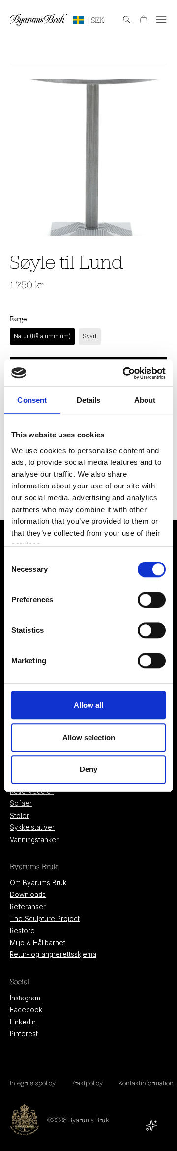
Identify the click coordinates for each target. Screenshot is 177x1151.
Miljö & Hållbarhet (37, 942)
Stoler (19, 815)
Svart (90, 336)
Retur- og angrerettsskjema (53, 954)
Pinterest (24, 1034)
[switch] (152, 600)
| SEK (96, 19)
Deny (88, 769)
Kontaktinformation (146, 1083)
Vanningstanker (34, 840)
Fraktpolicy (87, 1083)
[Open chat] (151, 1125)
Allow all (88, 705)
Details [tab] (89, 400)
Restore (22, 931)
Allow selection (88, 737)
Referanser (28, 907)
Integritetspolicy (33, 1083)
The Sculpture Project (45, 918)
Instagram (25, 998)
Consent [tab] (32, 400)
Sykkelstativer (32, 827)
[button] (122, 19)
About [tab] (145, 400)
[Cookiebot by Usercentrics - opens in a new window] (125, 373)
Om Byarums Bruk (38, 883)
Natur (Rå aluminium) (42, 336)
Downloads (28, 894)
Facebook (26, 1010)
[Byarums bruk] (38, 19)
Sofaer (21, 803)
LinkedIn (23, 1022)
